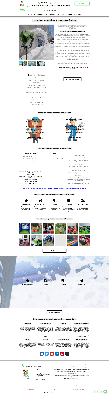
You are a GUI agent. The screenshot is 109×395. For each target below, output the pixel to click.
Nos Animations (38, 14)
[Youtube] (52, 354)
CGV (54, 389)
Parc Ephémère (61, 14)
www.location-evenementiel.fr (71, 385)
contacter (84, 67)
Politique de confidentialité (78, 389)
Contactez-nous (30, 365)
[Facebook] (42, 354)
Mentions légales (30, 389)
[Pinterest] (62, 354)
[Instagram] (67, 354)
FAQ (75, 68)
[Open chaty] (105, 391)
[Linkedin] (57, 354)
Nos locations (50, 14)
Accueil (30, 14)
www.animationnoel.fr (71, 382)
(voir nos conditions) (82, 157)
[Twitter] (47, 354)
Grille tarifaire (71, 14)
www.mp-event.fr (71, 380)
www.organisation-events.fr (71, 383)
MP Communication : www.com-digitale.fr (59, 392)
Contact (78, 14)
